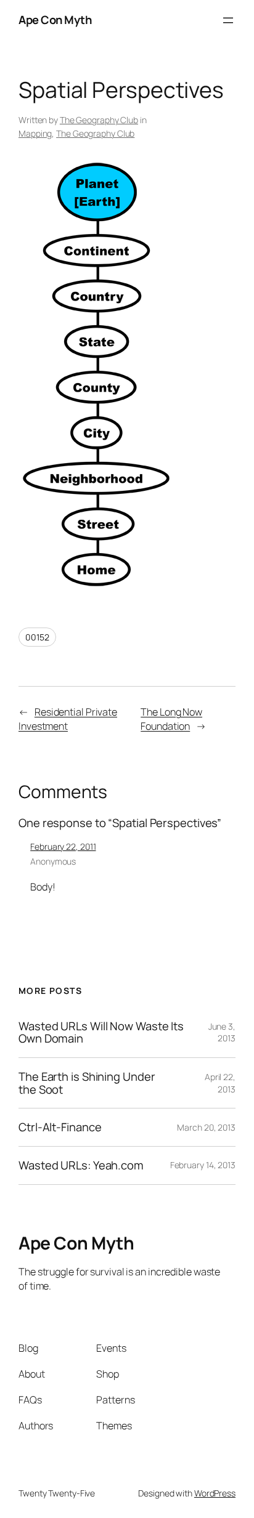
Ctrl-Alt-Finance (59, 1127)
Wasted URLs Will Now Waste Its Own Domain (101, 1032)
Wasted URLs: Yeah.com (81, 1165)
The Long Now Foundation (171, 719)
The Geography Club (99, 120)
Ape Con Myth (54, 20)
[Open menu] (228, 20)
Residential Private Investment (67, 719)
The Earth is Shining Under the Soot (86, 1083)
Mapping (35, 133)
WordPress (215, 1493)
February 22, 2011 (63, 846)
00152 (37, 637)
